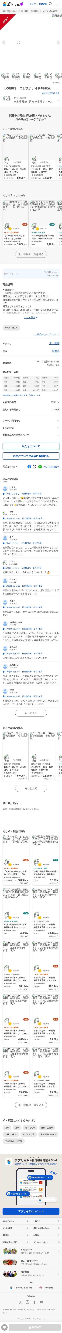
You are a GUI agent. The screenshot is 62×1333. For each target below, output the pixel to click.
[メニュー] (56, 4)
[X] (20, 1302)
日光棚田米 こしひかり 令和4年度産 (44, 11)
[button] (31, 100)
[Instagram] (27, 1302)
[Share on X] (34, 466)
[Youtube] (41, 1302)
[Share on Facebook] (29, 467)
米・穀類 (24, 11)
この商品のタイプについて (46, 334)
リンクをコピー (51, 467)
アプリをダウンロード (31, 1211)
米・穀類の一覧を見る (31, 254)
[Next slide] (57, 42)
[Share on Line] (40, 467)
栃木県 (55, 351)
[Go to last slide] (4, 42)
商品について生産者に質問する (31, 456)
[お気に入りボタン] (26, 137)
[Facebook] (34, 1302)
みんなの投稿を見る (50, 93)
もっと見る (31, 713)
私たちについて (31, 446)
